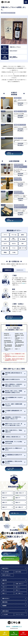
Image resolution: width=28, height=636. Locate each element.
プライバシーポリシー (20, 614)
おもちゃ (14, 243)
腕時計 (22, 234)
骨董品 (5, 252)
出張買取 (4, 605)
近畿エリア (4, 502)
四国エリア (4, 507)
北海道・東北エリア (19, 493)
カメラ (5, 243)
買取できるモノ (6, 598)
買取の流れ (5, 602)
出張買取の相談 (14, 634)
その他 (13, 252)
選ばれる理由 (18, 571)
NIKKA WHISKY (12, 12)
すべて (5, 234)
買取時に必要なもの (6, 575)
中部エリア (4, 497)
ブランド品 (13, 234)
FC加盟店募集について (17, 626)
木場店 (3, 12)
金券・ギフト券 (22, 248)
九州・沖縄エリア (19, 507)
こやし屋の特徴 (5, 571)
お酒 (6, 12)
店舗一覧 (4, 580)
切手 (23, 243)
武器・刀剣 (5, 248)
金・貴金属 (22, 239)
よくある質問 (5, 614)
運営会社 (8, 626)
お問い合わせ (5, 611)
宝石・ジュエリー (13, 239)
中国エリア (17, 502)
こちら (23, 283)
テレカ (13, 248)
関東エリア (4, 493)
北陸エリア (17, 497)
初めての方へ (5, 568)
